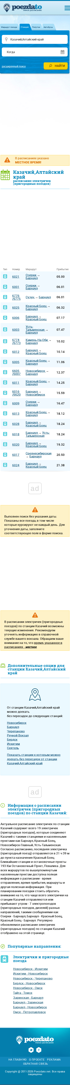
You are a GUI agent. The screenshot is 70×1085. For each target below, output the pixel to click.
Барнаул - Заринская (28, 1002)
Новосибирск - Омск (28, 988)
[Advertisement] (35, 114)
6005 (15, 362)
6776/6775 (16, 297)
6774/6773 (16, 341)
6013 (15, 413)
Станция (25, 27)
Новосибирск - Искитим (30, 969)
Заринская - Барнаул (28, 997)
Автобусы (48, 27)
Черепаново (16, 731)
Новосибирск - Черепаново (33, 978)
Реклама (54, 1059)
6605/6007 (16, 372)
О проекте (37, 1059)
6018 (15, 434)
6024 (15, 465)
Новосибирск (36, 371)
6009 (15, 403)
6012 (15, 352)
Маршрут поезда (9, 27)
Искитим (13, 744)
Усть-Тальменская (35, 328)
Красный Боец (36, 306)
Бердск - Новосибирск (29, 983)
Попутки (36, 27)
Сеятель (13, 748)
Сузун (30, 297)
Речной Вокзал (18, 735)
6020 (15, 444)
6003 (15, 330)
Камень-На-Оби (37, 340)
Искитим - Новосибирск (30, 973)
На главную (17, 1059)
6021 (15, 276)
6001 (15, 287)
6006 (15, 318)
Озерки (31, 275)
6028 (15, 424)
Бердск (12, 739)
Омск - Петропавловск (29, 1012)
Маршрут (31, 269)
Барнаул (32, 278)
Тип (5, 269)
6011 (15, 383)
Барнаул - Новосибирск (30, 1007)
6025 (15, 307)
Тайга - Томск (22, 993)
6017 (15, 455)
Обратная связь (35, 1063)
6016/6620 (16, 393)
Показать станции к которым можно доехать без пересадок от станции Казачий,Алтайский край (33, 759)
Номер (16, 269)
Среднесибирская (39, 453)
